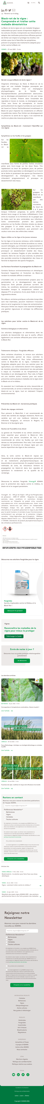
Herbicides (22, 1020)
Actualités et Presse (22, 1042)
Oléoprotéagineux (22, 1005)
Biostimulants (22, 1030)
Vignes (3, 49)
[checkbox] (22, 816)
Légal (22, 1056)
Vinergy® (32, 481)
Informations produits (22, 995)
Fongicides (22, 1022)
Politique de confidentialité (22, 1062)
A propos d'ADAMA (22, 1044)
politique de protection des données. (12, 837)
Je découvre (22, 660)
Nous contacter (22, 1049)
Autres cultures (22, 1008)
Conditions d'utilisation (22, 1087)
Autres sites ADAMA (22, 1047)
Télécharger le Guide (14, 636)
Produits (22, 1017)
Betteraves (22, 1001)
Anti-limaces (22, 1027)
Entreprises (22, 1039)
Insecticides (22, 1025)
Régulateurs (22, 1032)
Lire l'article (5, 711)
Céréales (22, 998)
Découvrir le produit (15, 611)
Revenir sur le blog (11, 13)
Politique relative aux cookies (22, 1064)
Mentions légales (22, 1059)
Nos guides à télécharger (22, 1010)
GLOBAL (33, 2)
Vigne (22, 1003)
